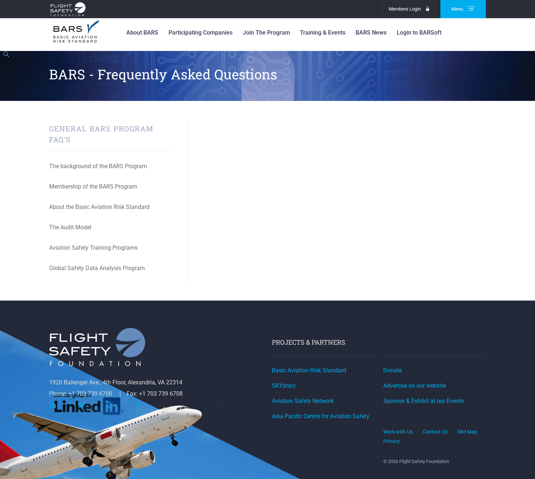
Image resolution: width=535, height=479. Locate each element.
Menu (457, 9)
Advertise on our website (414, 385)
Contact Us (435, 432)
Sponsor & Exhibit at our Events (423, 400)
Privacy (391, 441)
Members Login (405, 9)
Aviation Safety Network (303, 400)
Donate (392, 370)
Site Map (467, 432)
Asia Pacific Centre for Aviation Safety (320, 416)
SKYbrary (284, 385)
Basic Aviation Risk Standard (309, 370)
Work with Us (398, 432)
